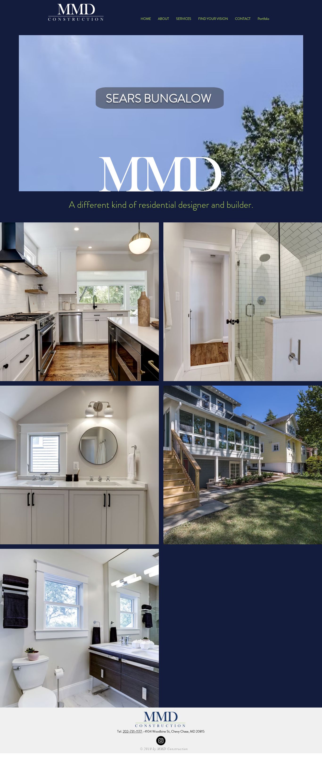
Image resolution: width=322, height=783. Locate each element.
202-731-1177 (133, 731)
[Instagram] (160, 740)
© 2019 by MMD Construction (164, 749)
